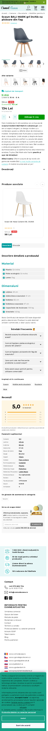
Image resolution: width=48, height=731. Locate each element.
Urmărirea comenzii (12, 612)
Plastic (21, 466)
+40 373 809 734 (16, 586)
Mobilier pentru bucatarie (22, 384)
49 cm (21, 442)
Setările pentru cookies (20, 702)
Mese (5, 389)
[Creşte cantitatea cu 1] (15, 117)
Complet (22, 463)
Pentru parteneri (11, 640)
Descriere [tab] (6, 245)
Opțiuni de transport (14, 91)
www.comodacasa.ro (17, 654)
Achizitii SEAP (10, 631)
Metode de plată (11, 617)
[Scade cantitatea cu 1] (4, 117)
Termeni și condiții (11, 626)
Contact (7, 623)
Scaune (5, 384)
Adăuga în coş (31, 117)
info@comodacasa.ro (18, 592)
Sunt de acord (23, 725)
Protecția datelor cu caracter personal (19, 712)
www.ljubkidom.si (16, 664)
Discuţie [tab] (16, 245)
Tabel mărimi (9, 634)
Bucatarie (38, 384)
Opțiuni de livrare (11, 614)
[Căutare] (28, 7)
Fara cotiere (24, 460)
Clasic (21, 457)
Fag (20, 451)
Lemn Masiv (23, 472)
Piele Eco (22, 469)
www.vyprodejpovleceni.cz (19, 657)
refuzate (23, 707)
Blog (6, 637)
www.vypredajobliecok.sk (19, 661)
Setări (23, 718)
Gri (20, 439)
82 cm (21, 445)
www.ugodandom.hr (17, 667)
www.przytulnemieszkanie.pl (20, 671)
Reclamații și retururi (12, 620)
